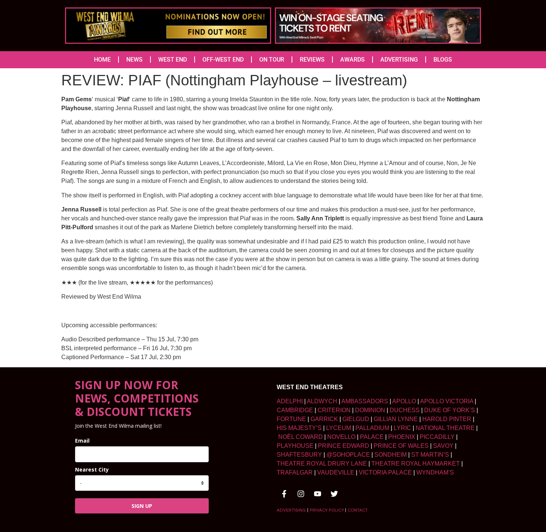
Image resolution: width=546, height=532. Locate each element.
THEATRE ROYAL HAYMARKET (415, 463)
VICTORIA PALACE (385, 472)
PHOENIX (401, 437)
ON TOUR (271, 59)
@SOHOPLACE (348, 454)
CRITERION (334, 410)
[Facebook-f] (284, 493)
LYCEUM (338, 428)
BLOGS (442, 59)
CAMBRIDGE (295, 410)
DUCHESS (405, 410)
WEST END (172, 59)
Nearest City (92, 469)
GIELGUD (355, 419)
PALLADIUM (372, 428)
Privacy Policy (327, 510)
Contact (358, 510)
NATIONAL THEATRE (445, 428)
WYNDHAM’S (435, 472)
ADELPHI (290, 401)
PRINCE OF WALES (401, 446)
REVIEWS (312, 59)
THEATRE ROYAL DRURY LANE (322, 463)
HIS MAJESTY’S (299, 428)
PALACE (372, 437)
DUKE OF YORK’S (449, 410)
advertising (291, 510)
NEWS (134, 59)
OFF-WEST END (223, 59)
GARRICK (324, 419)
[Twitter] (334, 493)
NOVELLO (341, 437)
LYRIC (402, 428)
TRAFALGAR (295, 472)
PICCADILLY (437, 437)
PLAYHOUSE (295, 446)
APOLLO (404, 401)
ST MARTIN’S (430, 454)
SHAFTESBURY (299, 454)
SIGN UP (141, 505)
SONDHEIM (390, 454)
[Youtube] (317, 493)
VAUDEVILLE (335, 472)
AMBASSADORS (364, 401)
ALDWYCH (322, 401)
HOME (102, 59)
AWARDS (352, 59)
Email (82, 440)
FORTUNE (291, 419)
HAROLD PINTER (446, 419)
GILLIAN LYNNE (396, 419)
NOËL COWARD (300, 437)
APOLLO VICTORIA (446, 401)
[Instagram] (300, 493)
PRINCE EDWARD (343, 446)
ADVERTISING (399, 59)
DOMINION (370, 410)
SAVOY (443, 446)
